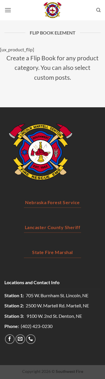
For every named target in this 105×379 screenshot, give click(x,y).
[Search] (98, 10)
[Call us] (31, 339)
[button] (7, 10)
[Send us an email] (20, 339)
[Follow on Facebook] (10, 339)
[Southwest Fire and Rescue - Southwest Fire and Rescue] (52, 10)
